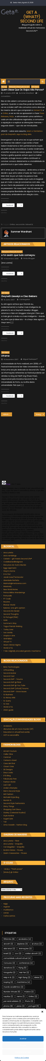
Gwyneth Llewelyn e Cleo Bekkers (19, 296)
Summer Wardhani (26, 93)
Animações (25, 948)
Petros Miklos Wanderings (14, 592)
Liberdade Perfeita (11, 580)
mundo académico (13, 987)
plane (21, 1006)
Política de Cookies (22, 1058)
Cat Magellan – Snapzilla (13, 847)
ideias (38, 977)
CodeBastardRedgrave (13, 562)
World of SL (8, 648)
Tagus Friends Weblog (12, 626)
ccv (18, 953)
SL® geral (35, 87)
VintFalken (7, 638)
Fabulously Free (10, 779)
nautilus (8, 996)
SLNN (5, 620)
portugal (33, 1006)
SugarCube (8, 818)
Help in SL (9, 977)
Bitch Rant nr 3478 (8, 414)
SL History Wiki (9, 697)
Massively (7, 586)
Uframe (5, 355)
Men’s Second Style (11, 791)
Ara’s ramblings (9, 555)
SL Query (7, 701)
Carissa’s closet (10, 760)
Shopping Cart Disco (12, 809)
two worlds (8, 632)
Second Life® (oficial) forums (15, 688)
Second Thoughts (11, 614)
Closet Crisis (8, 766)
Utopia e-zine (9, 635)
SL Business (8, 694)
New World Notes (10, 589)
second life (20, 224)
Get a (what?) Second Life (31, 17)
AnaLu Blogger (29, 258)
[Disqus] (23, 446)
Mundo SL (7, 800)
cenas (6, 913)
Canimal (7, 757)
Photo (29, 1001)
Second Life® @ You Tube (14, 685)
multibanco (8, 910)
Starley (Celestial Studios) (14, 812)
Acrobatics (25, 939)
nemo (21, 996)
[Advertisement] (23, 57)
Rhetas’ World (9, 605)
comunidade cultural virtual (17, 958)
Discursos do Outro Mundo (14, 565)
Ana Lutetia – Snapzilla (13, 844)
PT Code (7, 599)
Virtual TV (7, 641)
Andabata (7, 726)
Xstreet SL (38, 110)
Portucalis (7, 595)
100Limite (9, 939)
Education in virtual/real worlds (16, 732)
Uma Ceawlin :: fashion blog (15, 825)
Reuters (6, 602)
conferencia (26, 963)
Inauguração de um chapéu (40, 414)
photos (8, 1006)
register (6, 906)
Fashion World (9, 782)
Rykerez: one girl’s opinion (14, 608)
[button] (42, 1011)
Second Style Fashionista (14, 803)
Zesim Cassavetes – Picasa (15, 853)
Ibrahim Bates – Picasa (13, 850)
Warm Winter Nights (12, 645)
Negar (23, 1045)
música (29, 991)
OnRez (5, 113)
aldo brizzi (9, 948)
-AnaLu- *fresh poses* (13, 869)
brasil (7, 953)
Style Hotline (8, 815)
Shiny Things (8, 806)
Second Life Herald (11, 611)
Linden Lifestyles (10, 788)
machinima (23, 982)
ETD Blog (7, 775)
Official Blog (8, 670)
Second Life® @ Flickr (12, 682)
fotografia (9, 972)
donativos (9, 968)
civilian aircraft (33, 953)
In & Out (7, 574)
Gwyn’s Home (9, 571)
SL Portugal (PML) (10, 617)
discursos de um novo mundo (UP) (18, 729)
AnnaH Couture (10, 751)
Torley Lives (8, 629)
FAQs (11, 116)
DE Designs (8, 769)
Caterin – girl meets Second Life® (17, 558)
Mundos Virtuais (12, 991)
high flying (24, 977)
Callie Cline (8, 754)
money (4, 87)
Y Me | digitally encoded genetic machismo (22, 651)
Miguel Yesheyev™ (30, 359)
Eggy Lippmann (9, 568)
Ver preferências (23, 1052)
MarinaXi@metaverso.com (14, 583)
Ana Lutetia (8, 552)
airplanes (22, 944)
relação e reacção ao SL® (19, 87)
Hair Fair (24, 972)
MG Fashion (8, 794)
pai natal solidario (12, 1001)
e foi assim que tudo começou (18, 255)
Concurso (9, 963)
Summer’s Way (9, 623)
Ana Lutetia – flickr (11, 841)
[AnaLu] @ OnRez (10, 872)
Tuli (4, 822)
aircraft (8, 944)
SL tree (6, 704)
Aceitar (23, 1038)
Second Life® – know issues (14, 691)
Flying (22, 968)
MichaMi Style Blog (11, 797)
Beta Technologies (11, 667)
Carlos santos (9, 916)
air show (37, 944)
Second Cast (8, 676)
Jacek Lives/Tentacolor (13, 577)
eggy (5, 903)
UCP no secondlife (11, 735)
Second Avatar (9, 673)
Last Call (7, 785)
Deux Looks (8, 772)
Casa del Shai (9, 763)
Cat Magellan (24, 299)
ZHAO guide (8, 710)
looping (8, 982)
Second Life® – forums (13, 679)
